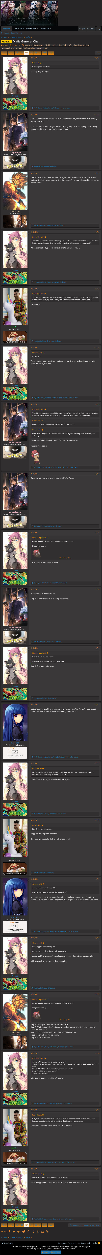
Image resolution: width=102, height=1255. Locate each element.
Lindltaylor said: (38, 237)
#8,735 (97, 879)
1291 (44, 53)
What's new (31, 28)
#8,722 (97, 114)
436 (21, 53)
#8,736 (97, 938)
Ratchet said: (37, 768)
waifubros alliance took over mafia (36, 48)
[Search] (98, 28)
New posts (5, 33)
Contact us (62, 1243)
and (45, 167)
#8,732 (97, 705)
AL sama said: (37, 352)
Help (95, 1243)
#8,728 (97, 474)
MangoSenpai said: (39, 537)
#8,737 (97, 994)
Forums (6, 28)
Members (45, 28)
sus (87, 45)
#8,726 (97, 347)
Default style (8, 1243)
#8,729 (97, 532)
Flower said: (36, 420)
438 (31, 53)
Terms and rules (73, 1243)
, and (49, 225)
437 (26, 53)
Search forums (16, 33)
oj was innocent (79, 45)
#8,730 (97, 589)
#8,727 (97, 404)
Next (50, 53)
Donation (18, 28)
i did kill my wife (50, 45)
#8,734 (97, 820)
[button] (23, 28)
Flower (15, 96)
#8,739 (97, 1110)
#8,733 (97, 763)
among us (28, 45)
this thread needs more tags (12, 48)
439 (35, 53)
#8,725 (97, 289)
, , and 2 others (53, 1047)
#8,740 (97, 1169)
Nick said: (35, 63)
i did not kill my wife (64, 45)
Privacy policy (86, 1243)
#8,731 (97, 648)
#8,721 (97, 58)
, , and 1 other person (52, 108)
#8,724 (97, 232)
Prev (4, 53)
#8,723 (97, 173)
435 (17, 53)
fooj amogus (38, 45)
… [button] (12, 53)
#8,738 (97, 1053)
